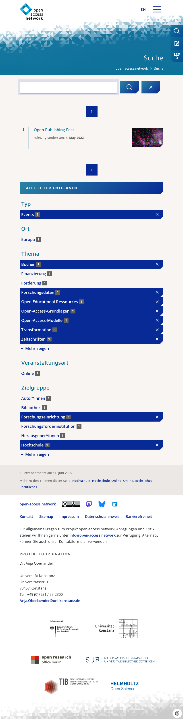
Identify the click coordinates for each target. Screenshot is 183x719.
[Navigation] (157, 9)
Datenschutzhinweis (102, 516)
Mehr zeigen (37, 348)
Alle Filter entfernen (51, 188)
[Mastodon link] (89, 504)
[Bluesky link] (102, 504)
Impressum (69, 516)
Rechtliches (144, 481)
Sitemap (46, 516)
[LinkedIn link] (114, 504)
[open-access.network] (31, 11)
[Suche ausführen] (129, 87)
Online (116, 481)
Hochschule (81, 481)
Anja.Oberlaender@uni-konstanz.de (50, 600)
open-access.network (132, 68)
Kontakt (26, 516)
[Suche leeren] (150, 87)
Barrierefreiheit (139, 516)
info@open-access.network (93, 535)
